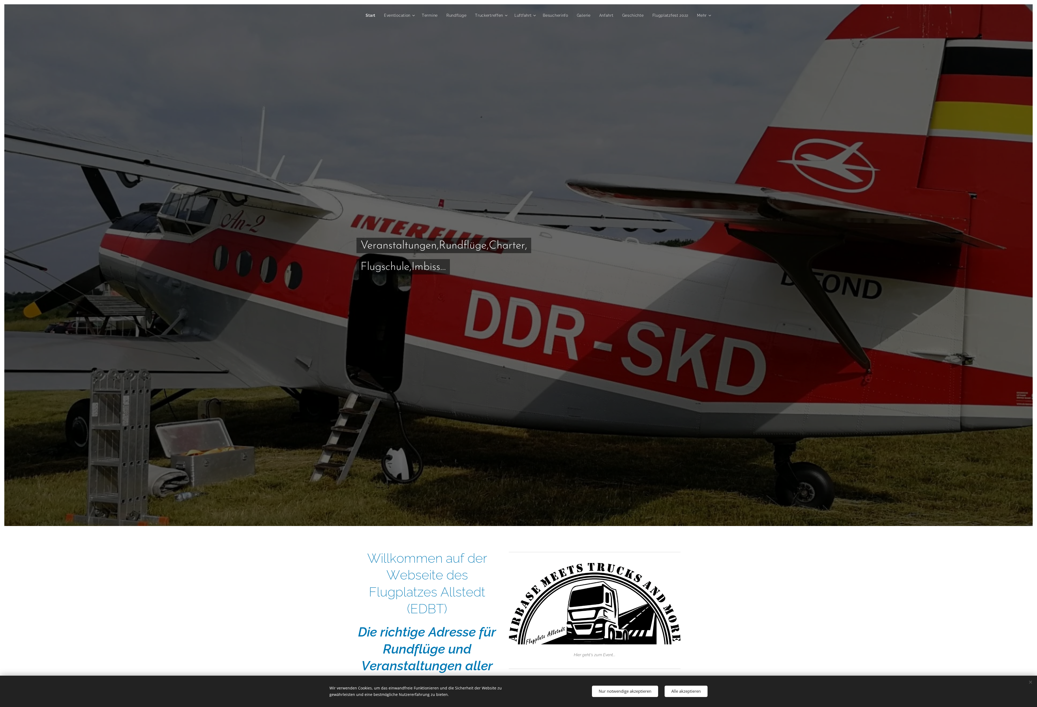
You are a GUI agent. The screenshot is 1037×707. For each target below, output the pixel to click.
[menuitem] (372, 15)
